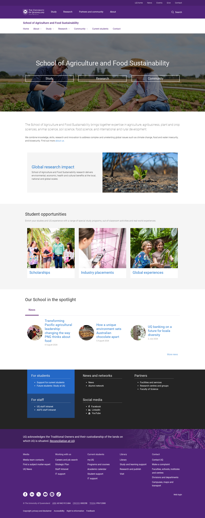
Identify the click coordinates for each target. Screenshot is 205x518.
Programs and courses (98, 464)
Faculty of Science (149, 389)
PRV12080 (101, 503)
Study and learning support (133, 464)
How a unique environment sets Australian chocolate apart (108, 331)
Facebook (96, 406)
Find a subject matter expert (36, 464)
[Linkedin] (32, 495)
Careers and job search (66, 459)
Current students (100, 28)
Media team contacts (33, 459)
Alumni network (96, 385)
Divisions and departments (165, 477)
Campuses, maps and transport (162, 484)
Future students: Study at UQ (51, 385)
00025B (83, 503)
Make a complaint (161, 464)
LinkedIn (96, 410)
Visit (122, 474)
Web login (178, 494)
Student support (95, 474)
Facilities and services (151, 382)
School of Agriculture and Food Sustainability (51, 23)
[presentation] (32, 310)
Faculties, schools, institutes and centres (166, 471)
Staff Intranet (61, 469)
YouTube (96, 413)
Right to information (75, 511)
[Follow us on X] (38, 495)
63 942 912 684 (64, 503)
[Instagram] (52, 495)
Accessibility (59, 511)
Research (67, 11)
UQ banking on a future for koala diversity (160, 331)
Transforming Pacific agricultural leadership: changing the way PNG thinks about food (58, 331)
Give (169, 3)
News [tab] (32, 309)
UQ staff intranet (45, 406)
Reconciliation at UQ (62, 441)
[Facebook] (25, 495)
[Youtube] (45, 495)
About (113, 11)
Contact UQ (157, 459)
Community (79, 28)
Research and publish (130, 469)
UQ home (139, 3)
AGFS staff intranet (46, 410)
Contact (178, 3)
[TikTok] (58, 495)
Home (26, 28)
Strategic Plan (62, 464)
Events (159, 3)
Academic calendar (96, 469)
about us (59, 140)
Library (123, 459)
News (149, 3)
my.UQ (90, 459)
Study (54, 11)
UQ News (27, 469)
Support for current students (50, 382)
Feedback (90, 511)
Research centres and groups (154, 385)
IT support (60, 474)
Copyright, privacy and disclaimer (37, 511)
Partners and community (91, 11)
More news (172, 354)
